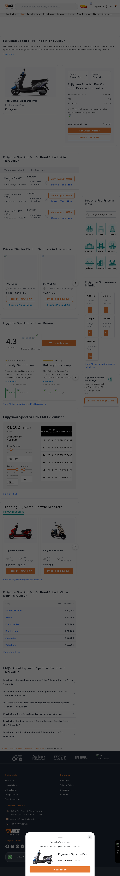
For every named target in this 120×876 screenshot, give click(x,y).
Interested (60, 869)
